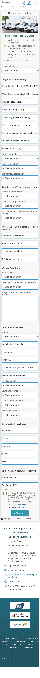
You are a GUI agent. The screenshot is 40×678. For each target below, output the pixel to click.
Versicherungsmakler (20, 635)
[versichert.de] (6, 3)
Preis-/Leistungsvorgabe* (13, 202)
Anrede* (5, 332)
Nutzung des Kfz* (10, 164)
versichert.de (11, 659)
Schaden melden (20, 641)
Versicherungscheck (12, 638)
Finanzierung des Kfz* (12, 154)
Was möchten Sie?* (11, 66)
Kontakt (26, 651)
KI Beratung (18, 644)
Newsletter (31, 644)
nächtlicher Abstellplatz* (13, 174)
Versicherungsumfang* (12, 192)
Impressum (15, 651)
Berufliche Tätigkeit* (11, 411)
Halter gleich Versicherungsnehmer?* (19, 282)
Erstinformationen (18, 507)
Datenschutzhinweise (19, 505)
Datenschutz (28, 648)
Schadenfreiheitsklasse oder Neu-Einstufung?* (19, 212)
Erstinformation (13, 648)
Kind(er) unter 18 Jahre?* (13, 401)
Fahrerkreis (7, 272)
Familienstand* (9, 381)
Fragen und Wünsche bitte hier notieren (16, 293)
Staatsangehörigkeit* (11, 391)
